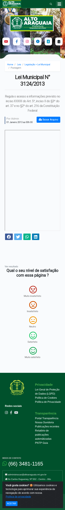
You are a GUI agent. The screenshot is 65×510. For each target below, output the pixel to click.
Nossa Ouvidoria (44, 422)
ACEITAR (11, 503)
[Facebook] (16, 41)
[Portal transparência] (37, 41)
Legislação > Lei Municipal (37, 64)
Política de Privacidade (48, 402)
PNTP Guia (41, 443)
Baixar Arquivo (50, 119)
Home (10, 64)
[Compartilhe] (9, 237)
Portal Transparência (46, 418)
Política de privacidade (18, 496)
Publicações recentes (47, 426)
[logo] (32, 23)
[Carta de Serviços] (59, 41)
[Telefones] (48, 41)
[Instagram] (27, 41)
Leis (19, 64)
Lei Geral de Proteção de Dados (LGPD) (47, 391)
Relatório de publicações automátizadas (43, 434)
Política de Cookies (46, 397)
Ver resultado (11, 266)
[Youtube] (6, 41)
